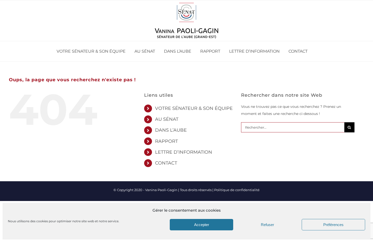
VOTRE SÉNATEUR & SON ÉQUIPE (194, 108)
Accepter (201, 225)
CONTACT (166, 163)
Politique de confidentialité (237, 190)
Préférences (333, 225)
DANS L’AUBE (171, 130)
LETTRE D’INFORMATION (183, 152)
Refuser (267, 225)
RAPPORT (166, 141)
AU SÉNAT (166, 119)
